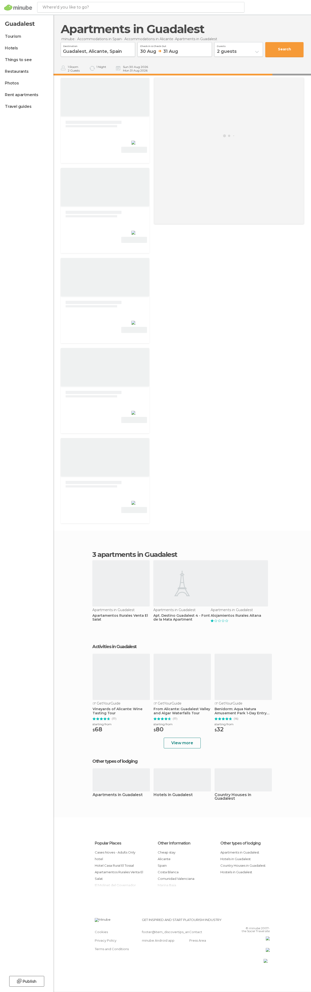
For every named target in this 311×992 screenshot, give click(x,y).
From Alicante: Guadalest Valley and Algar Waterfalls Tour (182, 711)
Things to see (18, 59)
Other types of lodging (240, 843)
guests (221, 45)
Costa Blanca (168, 872)
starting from (102, 724)
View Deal (134, 150)
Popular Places (108, 843)
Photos (12, 83)
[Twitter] (254, 921)
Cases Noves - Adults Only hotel (115, 855)
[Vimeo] (260, 921)
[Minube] (18, 7)
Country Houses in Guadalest (233, 797)
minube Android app (158, 940)
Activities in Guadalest (114, 646)
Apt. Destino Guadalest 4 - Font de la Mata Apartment (181, 618)
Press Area (197, 940)
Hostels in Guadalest (236, 872)
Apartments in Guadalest (118, 795)
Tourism (13, 36)
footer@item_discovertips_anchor (169, 932)
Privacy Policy (105, 940)
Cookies (101, 932)
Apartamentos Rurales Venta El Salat (120, 618)
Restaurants (17, 71)
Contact (195, 932)
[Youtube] (266, 921)
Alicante (164, 859)
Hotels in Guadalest (173, 795)
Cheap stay (166, 852)
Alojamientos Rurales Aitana (236, 616)
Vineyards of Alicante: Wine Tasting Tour (117, 711)
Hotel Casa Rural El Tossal (114, 865)
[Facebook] (247, 921)
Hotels (11, 48)
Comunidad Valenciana (176, 879)
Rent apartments (21, 94)
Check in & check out (153, 45)
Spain (162, 865)
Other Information (174, 843)
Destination (70, 45)
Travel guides (18, 106)
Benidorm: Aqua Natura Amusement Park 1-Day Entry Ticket (241, 711)
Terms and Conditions (112, 949)
